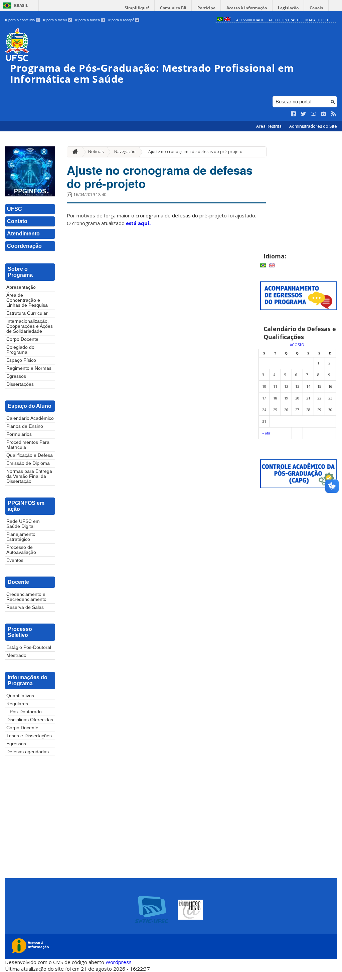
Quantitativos (20, 695)
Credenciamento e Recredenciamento (26, 597)
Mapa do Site (318, 19)
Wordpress (119, 962)
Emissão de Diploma (28, 463)
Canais (316, 8)
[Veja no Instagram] (323, 114)
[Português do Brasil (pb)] (220, 19)
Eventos (14, 560)
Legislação (288, 8)
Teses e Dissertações (29, 735)
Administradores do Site (313, 126)
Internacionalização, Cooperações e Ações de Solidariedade (29, 326)
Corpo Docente (22, 339)
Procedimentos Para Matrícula (27, 445)
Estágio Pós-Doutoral (28, 647)
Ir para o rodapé (123, 20)
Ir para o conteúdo (22, 20)
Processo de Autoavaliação (21, 550)
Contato (17, 221)
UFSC (14, 209)
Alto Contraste (285, 19)
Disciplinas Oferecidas (29, 719)
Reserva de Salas (25, 607)
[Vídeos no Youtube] (313, 114)
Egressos (16, 376)
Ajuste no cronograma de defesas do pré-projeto (195, 151)
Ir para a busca (89, 20)
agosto (297, 344)
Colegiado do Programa (20, 350)
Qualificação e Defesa (29, 455)
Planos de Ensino (24, 426)
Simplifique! (137, 8)
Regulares (17, 703)
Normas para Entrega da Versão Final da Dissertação (29, 476)
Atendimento (23, 233)
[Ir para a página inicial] (73, 152)
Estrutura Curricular (27, 313)
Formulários (19, 434)
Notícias (96, 151)
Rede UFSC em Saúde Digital (23, 524)
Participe (206, 8)
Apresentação (21, 287)
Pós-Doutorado (26, 711)
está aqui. (138, 223)
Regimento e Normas (28, 368)
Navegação (125, 151)
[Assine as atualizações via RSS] (333, 114)
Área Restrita (269, 126)
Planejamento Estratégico (20, 537)
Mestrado (16, 655)
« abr (266, 433)
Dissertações (20, 384)
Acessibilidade (250, 19)
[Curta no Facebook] (293, 114)
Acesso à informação (246, 8)
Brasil (21, 5)
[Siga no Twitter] (303, 114)
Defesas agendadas (27, 751)
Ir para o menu (57, 20)
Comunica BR (173, 8)
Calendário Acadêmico (30, 418)
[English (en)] (227, 19)
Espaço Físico (21, 360)
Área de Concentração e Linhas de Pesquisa (27, 300)
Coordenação (24, 246)
